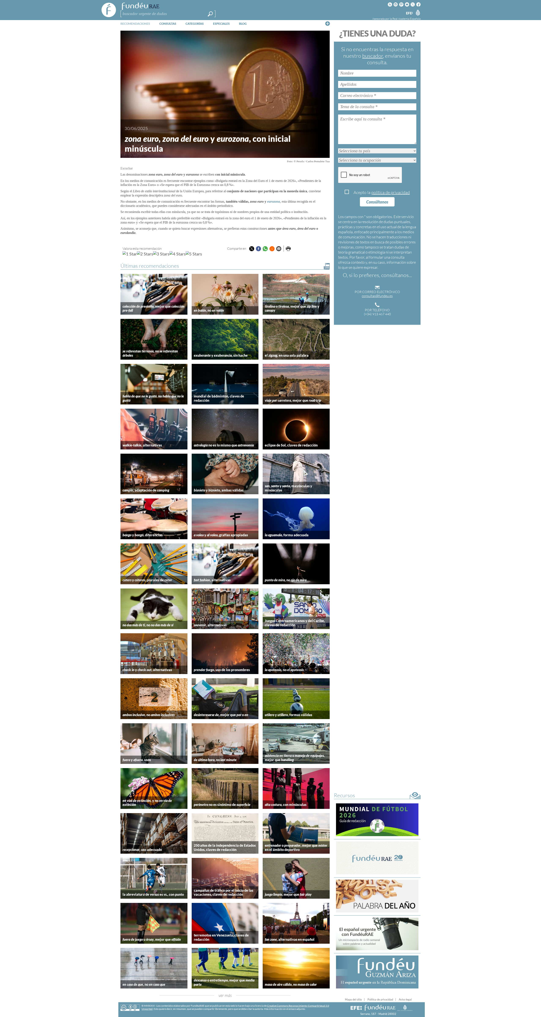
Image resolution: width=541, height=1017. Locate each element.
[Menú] (327, 23)
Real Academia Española (406, 18)
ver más (225, 995)
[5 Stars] (194, 253)
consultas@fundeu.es (377, 296)
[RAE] (418, 12)
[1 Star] (130, 253)
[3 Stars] (161, 253)
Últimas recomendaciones (149, 265)
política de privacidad (390, 192)
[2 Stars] (145, 253)
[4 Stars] (177, 253)
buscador (372, 55)
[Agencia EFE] (409, 13)
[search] (210, 14)
